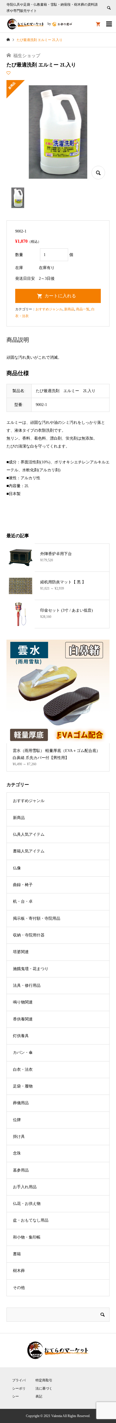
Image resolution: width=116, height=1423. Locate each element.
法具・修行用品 (27, 985)
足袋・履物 (23, 1086)
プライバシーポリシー (19, 1388)
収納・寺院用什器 (28, 935)
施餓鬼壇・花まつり (30, 969)
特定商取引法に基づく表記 (43, 1388)
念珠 (17, 1153)
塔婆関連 (21, 952)
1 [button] (53, 737)
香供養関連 (23, 1019)
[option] (58, 705)
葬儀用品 (21, 1103)
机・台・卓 (23, 901)
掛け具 (19, 1136)
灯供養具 (21, 1036)
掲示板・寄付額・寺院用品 (36, 918)
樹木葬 (19, 1271)
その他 (19, 1288)
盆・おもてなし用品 (30, 1220)
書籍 (17, 1254)
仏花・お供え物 (27, 1203)
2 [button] (58, 737)
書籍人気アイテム (28, 851)
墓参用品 (21, 1170)
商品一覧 (83, 309)
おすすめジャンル (49, 309)
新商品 (69, 309)
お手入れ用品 (25, 1187)
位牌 (17, 1120)
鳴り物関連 (23, 1002)
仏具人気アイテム (28, 834)
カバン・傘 (23, 1052)
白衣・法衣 (23, 1069)
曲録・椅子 (23, 885)
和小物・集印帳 (27, 1237)
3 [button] (63, 737)
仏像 (17, 868)
